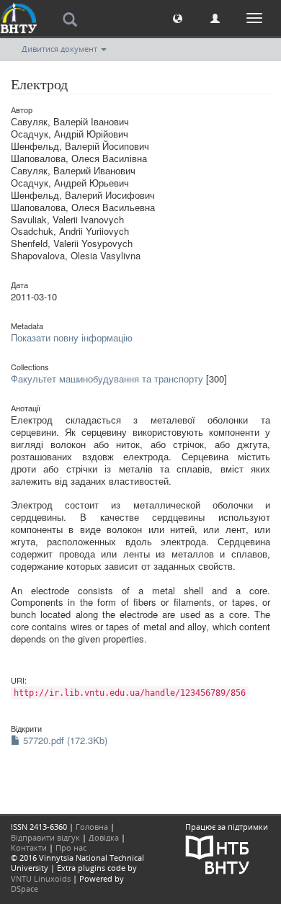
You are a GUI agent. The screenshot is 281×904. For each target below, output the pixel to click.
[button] (177, 18)
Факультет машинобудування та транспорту (107, 378)
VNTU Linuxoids (41, 878)
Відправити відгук (45, 837)
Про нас (70, 847)
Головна (92, 826)
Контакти (29, 847)
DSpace (24, 888)
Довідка (104, 837)
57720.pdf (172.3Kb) (63, 740)
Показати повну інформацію (72, 337)
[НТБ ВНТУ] (217, 853)
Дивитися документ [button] (60, 48)
